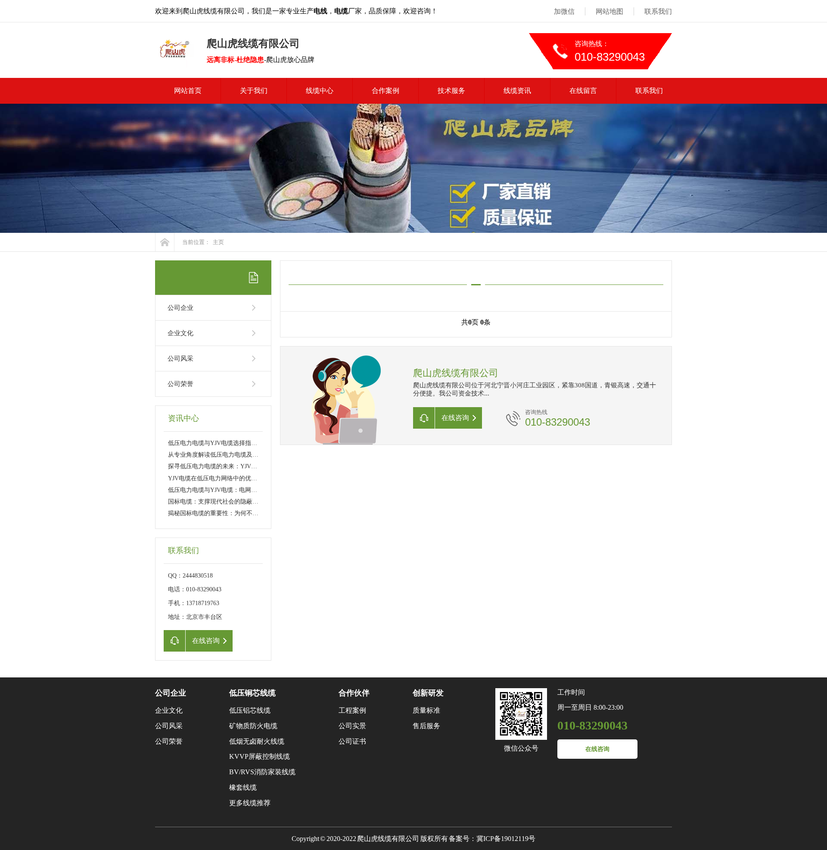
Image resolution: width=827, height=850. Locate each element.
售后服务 (426, 725)
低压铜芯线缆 (252, 693)
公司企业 (180, 307)
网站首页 (188, 90)
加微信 (564, 11)
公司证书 (352, 741)
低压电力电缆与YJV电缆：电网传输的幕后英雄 (230, 490)
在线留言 (583, 90)
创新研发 (428, 693)
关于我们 (253, 90)
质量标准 (426, 710)
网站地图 (609, 11)
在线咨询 (597, 749)
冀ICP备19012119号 (505, 838)
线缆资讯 (517, 90)
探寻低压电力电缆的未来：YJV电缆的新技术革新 (233, 466)
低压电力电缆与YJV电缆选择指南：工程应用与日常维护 (242, 443)
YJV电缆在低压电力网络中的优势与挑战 (221, 478)
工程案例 (352, 710)
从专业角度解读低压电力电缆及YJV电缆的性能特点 (236, 454)
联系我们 (658, 11)
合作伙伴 (354, 693)
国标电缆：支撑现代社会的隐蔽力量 (216, 501)
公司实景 (352, 725)
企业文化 (180, 333)
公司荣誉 (180, 383)
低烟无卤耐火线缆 (256, 741)
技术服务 (451, 90)
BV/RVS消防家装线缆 (262, 772)
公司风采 (180, 358)
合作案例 (385, 90)
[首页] (164, 242)
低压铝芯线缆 (249, 710)
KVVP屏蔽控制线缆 (259, 756)
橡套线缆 (243, 787)
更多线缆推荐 (249, 803)
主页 (218, 242)
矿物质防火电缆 (253, 725)
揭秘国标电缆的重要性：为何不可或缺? (220, 513)
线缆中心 (319, 90)
